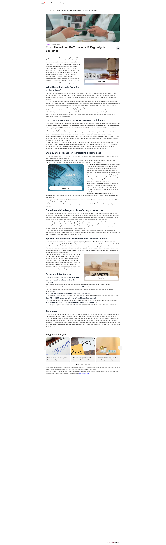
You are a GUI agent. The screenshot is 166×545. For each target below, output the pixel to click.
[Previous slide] (46, 348)
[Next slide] (120, 348)
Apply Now (101, 82)
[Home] (46, 10)
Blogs (52, 3)
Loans (52, 10)
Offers (74, 3)
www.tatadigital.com (84, 373)
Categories (63, 3)
